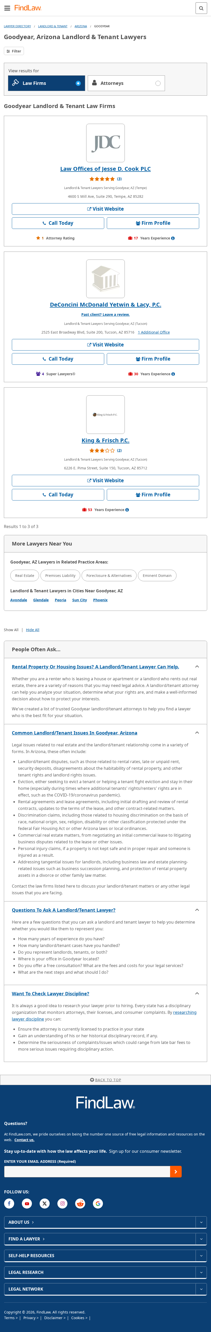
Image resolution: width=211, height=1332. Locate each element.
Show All (11, 629)
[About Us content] (201, 1222)
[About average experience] (173, 238)
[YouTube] (27, 1204)
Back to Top (108, 1079)
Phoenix (100, 599)
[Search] (201, 8)
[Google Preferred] (98, 1204)
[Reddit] (80, 1204)
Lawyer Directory (17, 26)
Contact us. (24, 1139)
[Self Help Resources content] (201, 1255)
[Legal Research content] (201, 1272)
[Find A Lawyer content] (201, 1239)
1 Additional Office (154, 332)
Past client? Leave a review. (105, 314)
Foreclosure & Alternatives (109, 575)
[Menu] (7, 8)
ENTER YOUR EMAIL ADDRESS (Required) (40, 1161)
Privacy (30, 1317)
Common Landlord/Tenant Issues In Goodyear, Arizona (74, 733)
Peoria (60, 599)
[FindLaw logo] (29, 8)
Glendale (41, 599)
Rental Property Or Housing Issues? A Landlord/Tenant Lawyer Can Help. (95, 667)
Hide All (32, 629)
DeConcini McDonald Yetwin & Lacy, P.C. (105, 304)
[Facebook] (9, 1204)
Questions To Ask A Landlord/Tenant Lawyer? (64, 910)
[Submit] (176, 1171)
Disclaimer (54, 1317)
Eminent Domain (157, 575)
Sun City (79, 599)
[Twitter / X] (45, 1204)
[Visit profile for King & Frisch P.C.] (105, 415)
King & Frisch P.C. (105, 440)
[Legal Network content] (201, 1289)
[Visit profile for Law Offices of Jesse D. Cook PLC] (105, 143)
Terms (10, 1317)
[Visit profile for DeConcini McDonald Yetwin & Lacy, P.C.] (105, 279)
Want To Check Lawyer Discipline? (50, 993)
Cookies (78, 1317)
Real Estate (24, 575)
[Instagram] (62, 1204)
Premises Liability (60, 575)
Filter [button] (16, 51)
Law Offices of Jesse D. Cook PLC (105, 168)
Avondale (18, 599)
